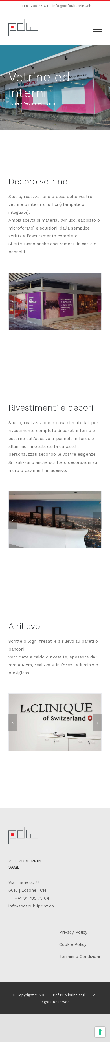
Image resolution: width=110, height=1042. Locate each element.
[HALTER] (48, 301)
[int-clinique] (55, 721)
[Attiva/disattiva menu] (97, 29)
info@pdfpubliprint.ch (71, 6)
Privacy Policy (73, 932)
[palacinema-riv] (55, 519)
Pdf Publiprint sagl (69, 995)
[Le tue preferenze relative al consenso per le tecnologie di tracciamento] (100, 1032)
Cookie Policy (73, 944)
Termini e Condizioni (79, 956)
